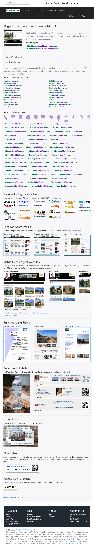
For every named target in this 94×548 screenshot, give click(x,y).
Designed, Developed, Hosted (26, 530)
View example (76, 230)
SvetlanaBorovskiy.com (38, 313)
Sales (8, 514)
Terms (71, 543)
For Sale (27, 10)
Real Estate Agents (34, 517)
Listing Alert (10, 519)
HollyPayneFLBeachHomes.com (16, 313)
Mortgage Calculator (13, 523)
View (17, 326)
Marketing (31, 521)
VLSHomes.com (61, 543)
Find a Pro (63, 10)
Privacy (78, 543)
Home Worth (31, 514)
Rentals (8, 517)
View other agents (11, 315)
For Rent (38, 10)
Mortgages (51, 10)
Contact (51, 517)
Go (27, 3)
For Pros (82, 16)
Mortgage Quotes (12, 521)
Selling (71, 16)
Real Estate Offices (34, 519)
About (51, 514)
